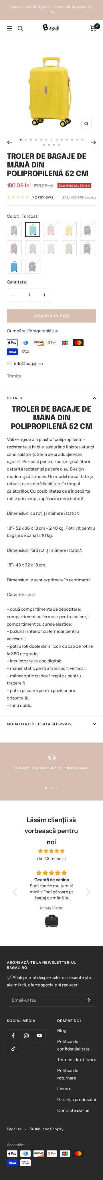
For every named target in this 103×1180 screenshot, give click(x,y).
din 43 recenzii (51, 858)
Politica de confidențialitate (73, 1045)
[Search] (20, 28)
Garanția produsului (76, 1099)
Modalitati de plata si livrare (40, 724)
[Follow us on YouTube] (39, 1035)
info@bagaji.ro (28, 363)
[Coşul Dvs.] (93, 28)
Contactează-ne (73, 1110)
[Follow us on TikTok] (13, 1048)
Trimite (14, 376)
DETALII (14, 398)
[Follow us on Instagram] (26, 1035)
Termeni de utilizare (76, 1059)
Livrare (64, 1088)
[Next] (93, 142)
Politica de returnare (67, 1074)
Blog (61, 1030)
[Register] (88, 1000)
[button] (16, 892)
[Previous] (9, 142)
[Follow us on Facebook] (13, 1035)
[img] (51, 851)
